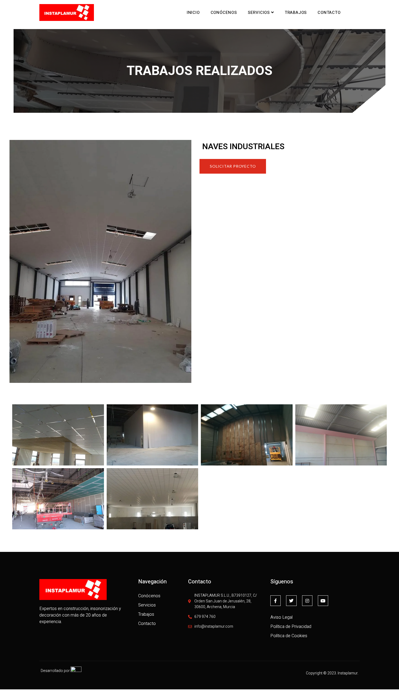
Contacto (329, 12)
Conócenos (224, 12)
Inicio (193, 12)
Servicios (259, 12)
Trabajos (296, 12)
